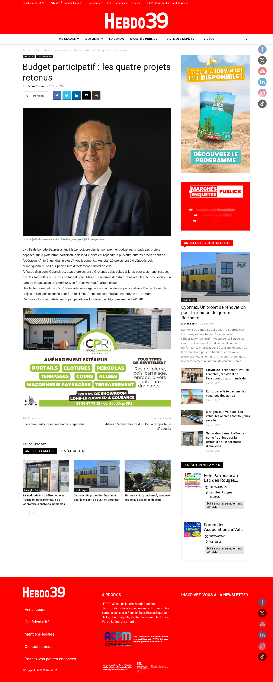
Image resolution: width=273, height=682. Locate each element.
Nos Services (96, 2)
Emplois (135, 2)
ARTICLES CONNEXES (39, 451)
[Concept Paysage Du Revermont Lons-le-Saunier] (97, 410)
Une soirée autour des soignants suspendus (53, 424)
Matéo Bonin (189, 323)
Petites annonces (117, 2)
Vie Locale (67, 39)
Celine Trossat (37, 86)
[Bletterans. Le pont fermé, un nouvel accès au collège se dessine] (148, 476)
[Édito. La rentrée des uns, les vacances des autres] (192, 396)
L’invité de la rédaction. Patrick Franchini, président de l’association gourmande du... (227, 374)
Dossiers (92, 39)
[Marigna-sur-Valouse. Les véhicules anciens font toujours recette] (192, 417)
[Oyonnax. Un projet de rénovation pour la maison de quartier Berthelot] (97, 476)
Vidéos (209, 39)
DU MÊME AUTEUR (72, 451)
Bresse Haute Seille (136, 490)
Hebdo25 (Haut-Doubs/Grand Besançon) (166, 2)
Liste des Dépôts (180, 39)
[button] (245, 39)
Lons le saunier (60, 50)
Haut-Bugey (81, 490)
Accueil (27, 50)
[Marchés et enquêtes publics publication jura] (215, 229)
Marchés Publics (143, 39)
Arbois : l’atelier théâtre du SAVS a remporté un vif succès (138, 426)
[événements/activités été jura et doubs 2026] (215, 172)
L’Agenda (116, 39)
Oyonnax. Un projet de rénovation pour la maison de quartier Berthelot (213, 312)
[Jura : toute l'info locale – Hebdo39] (136, 20)
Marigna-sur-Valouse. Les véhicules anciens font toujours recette (228, 416)
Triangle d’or (31, 490)
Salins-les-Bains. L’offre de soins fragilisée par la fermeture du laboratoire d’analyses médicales (44, 500)
